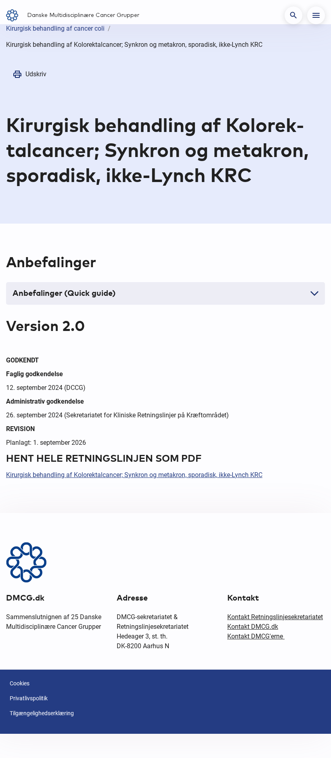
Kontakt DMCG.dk (252, 626)
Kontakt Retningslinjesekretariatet (275, 617)
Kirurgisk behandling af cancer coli (55, 28)
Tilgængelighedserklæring (42, 713)
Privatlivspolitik (29, 698)
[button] (293, 15)
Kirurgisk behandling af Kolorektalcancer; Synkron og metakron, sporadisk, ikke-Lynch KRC (134, 475)
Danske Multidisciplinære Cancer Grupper (83, 15)
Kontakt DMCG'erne (256, 636)
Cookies (19, 683)
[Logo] (15, 15)
